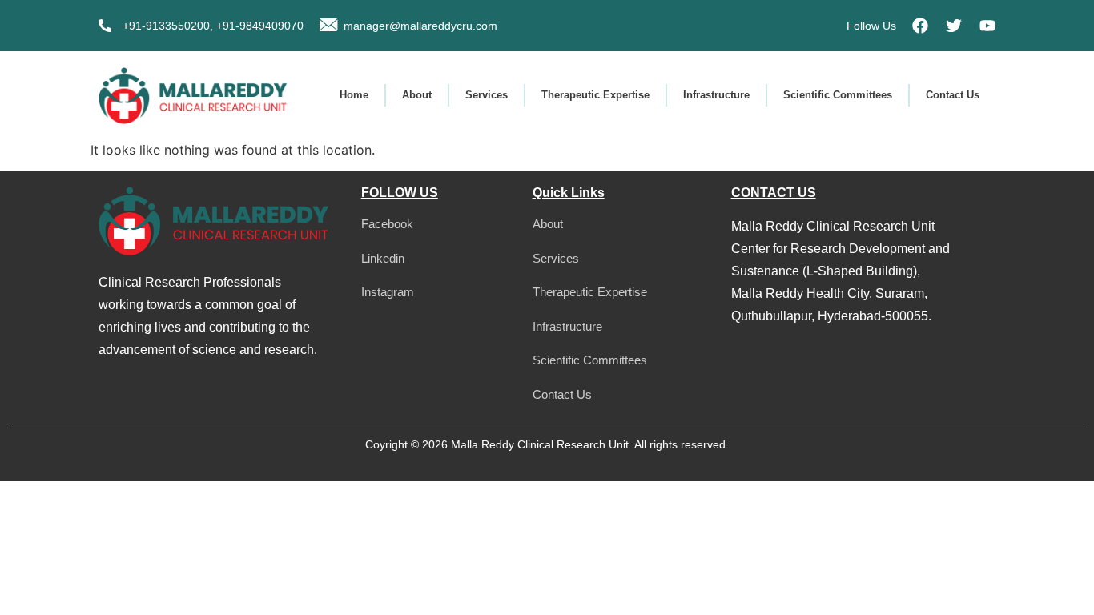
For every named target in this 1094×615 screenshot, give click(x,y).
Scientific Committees (837, 95)
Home (354, 95)
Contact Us (952, 95)
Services (486, 95)
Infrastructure (716, 95)
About (417, 95)
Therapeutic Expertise (595, 95)
